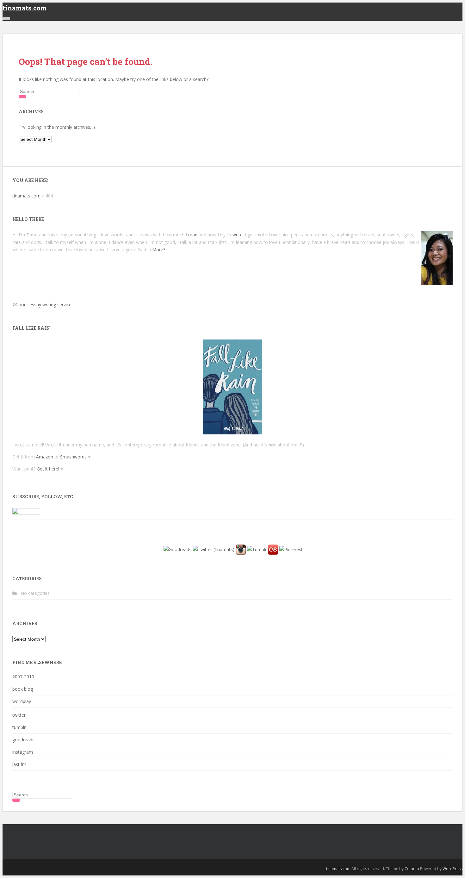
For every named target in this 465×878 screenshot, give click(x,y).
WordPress (452, 868)
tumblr (19, 727)
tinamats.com (24, 8)
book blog (22, 689)
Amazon (44, 457)
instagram (22, 752)
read (192, 235)
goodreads (23, 740)
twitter (19, 715)
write (237, 235)
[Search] (22, 96)
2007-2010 (23, 677)
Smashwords (73, 457)
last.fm (19, 764)
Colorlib (412, 868)
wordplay (21, 701)
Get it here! (48, 469)
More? (158, 249)
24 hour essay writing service (41, 305)
